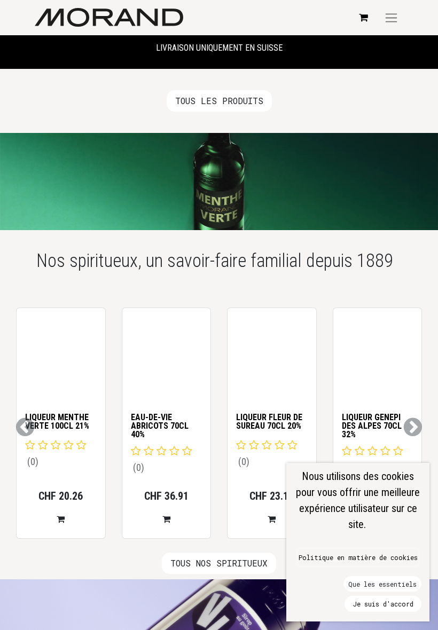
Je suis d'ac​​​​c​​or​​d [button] (383, 604)
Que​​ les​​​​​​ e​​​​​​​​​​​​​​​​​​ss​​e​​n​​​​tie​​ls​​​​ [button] (382, 584)
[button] (104, 527)
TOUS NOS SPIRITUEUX (219, 563)
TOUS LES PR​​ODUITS (219, 100)
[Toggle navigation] (391, 17)
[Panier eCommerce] (363, 17)
